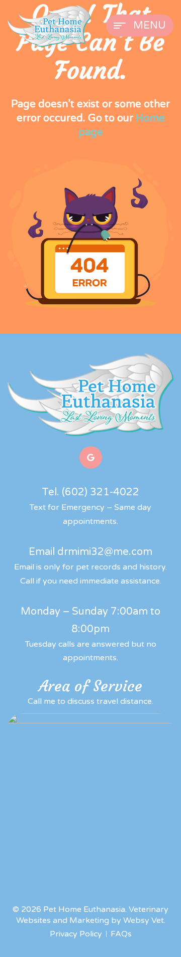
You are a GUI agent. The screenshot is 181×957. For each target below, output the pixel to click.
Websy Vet (143, 920)
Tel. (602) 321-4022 (90, 492)
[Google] (90, 457)
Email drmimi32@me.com (90, 552)
